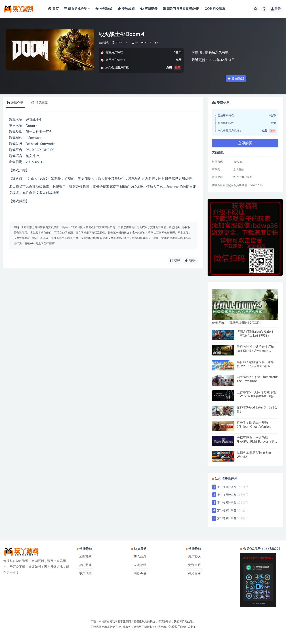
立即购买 (245, 143)
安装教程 (128, 9)
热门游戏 (85, 565)
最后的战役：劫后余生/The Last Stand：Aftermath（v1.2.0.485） (255, 351)
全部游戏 (106, 9)
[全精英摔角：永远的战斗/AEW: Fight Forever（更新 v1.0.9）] (223, 441)
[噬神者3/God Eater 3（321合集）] (223, 411)
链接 (192, 260)
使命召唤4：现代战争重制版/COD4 (236, 323)
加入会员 (140, 556)
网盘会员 (140, 573)
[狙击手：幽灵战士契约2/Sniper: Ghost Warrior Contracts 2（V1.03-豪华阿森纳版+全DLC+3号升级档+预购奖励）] (223, 426)
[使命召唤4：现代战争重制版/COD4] (245, 304)
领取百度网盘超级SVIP (183, 9)
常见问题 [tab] (41, 102)
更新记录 (151, 9)
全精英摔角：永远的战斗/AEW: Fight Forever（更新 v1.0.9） (257, 441)
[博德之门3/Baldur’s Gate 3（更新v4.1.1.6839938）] (223, 335)
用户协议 (194, 556)
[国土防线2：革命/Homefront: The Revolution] (223, 380)
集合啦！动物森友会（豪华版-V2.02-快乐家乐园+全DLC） (255, 366)
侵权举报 (194, 573)
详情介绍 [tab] (17, 102)
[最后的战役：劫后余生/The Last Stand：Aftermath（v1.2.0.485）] (223, 350)
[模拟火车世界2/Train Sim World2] (223, 456)
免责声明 (194, 565)
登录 (278, 9)
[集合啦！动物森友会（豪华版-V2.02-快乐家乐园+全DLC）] (223, 365)
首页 (56, 9)
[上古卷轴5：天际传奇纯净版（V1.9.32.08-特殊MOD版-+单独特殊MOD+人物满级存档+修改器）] (223, 395)
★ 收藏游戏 (236, 78)
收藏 (176, 260)
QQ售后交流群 (215, 9)
